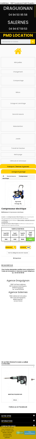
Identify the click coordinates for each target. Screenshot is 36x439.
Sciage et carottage (18, 103)
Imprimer (18, 258)
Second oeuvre (18, 114)
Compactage (18, 80)
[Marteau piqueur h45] (15, 380)
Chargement (18, 72)
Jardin (18, 139)
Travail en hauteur (18, 148)
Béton (18, 92)
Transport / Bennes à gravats (18, 167)
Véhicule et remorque (18, 161)
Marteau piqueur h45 (15, 394)
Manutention (18, 126)
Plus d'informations (30, 432)
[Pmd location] (18, 1)
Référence (4, 212)
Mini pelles (18, 62)
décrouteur (21, 220)
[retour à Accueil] (3, 176)
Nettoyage (18, 154)
